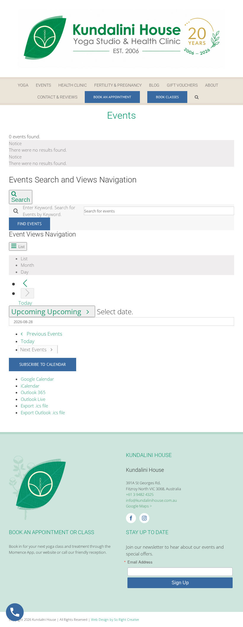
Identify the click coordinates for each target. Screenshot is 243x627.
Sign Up (180, 582)
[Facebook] (131, 518)
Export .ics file (34, 406)
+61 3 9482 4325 (140, 494)
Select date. (115, 311)
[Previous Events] (25, 284)
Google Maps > (139, 506)
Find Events (29, 223)
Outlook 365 (33, 392)
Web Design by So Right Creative (115, 619)
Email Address (140, 562)
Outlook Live (33, 399)
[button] (197, 97)
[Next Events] (27, 293)
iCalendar (30, 386)
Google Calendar (37, 379)
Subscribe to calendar (42, 364)
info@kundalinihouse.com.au (151, 500)
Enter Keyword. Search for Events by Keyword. (49, 210)
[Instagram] (144, 518)
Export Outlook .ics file (43, 412)
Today (25, 302)
